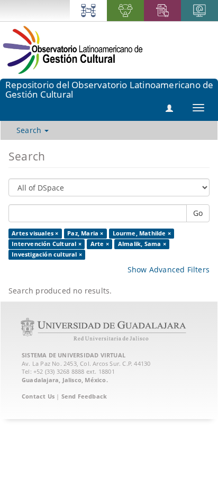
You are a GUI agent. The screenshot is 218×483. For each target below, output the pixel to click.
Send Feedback (84, 396)
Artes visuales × (35, 233)
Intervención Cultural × (46, 244)
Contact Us (38, 396)
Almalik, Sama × (142, 244)
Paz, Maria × (85, 233)
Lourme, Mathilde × (142, 233)
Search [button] (29, 130)
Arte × (99, 244)
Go (198, 213)
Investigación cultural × (47, 254)
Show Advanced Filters (169, 269)
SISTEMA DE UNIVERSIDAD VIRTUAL (73, 355)
